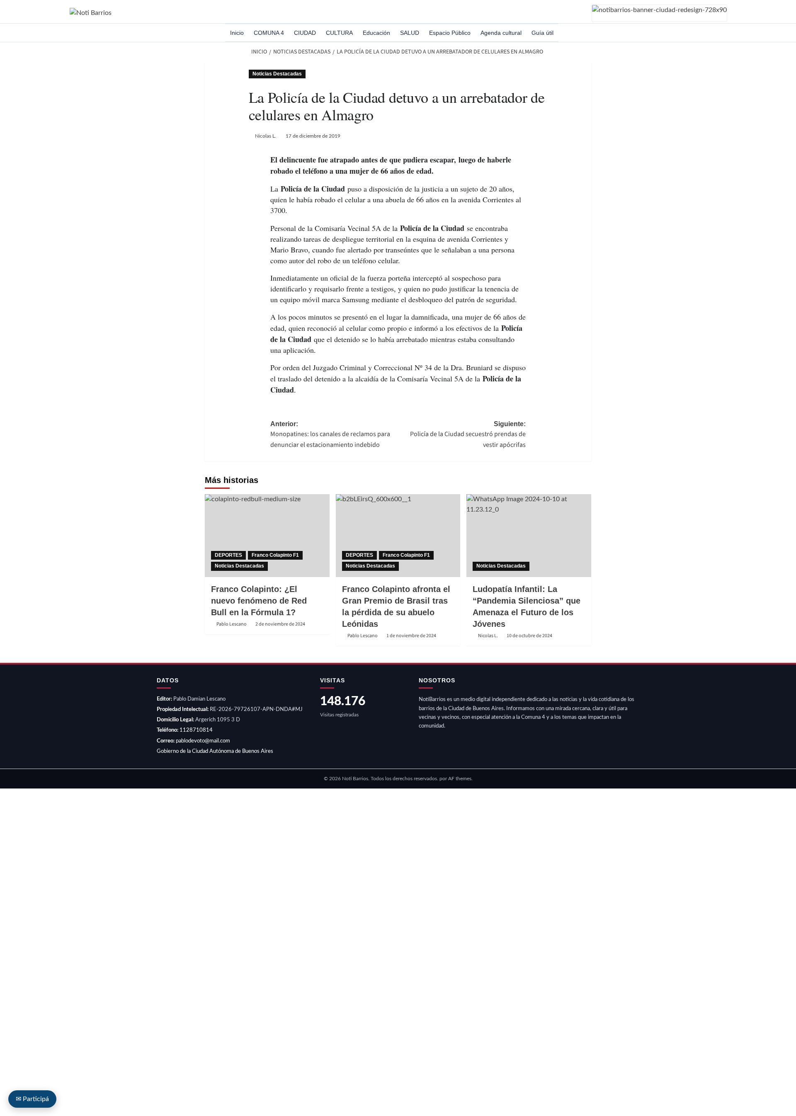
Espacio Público (450, 32)
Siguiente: (468, 434)
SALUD (409, 32)
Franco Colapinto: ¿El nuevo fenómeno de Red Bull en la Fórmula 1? (259, 601)
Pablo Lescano (231, 624)
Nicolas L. (265, 135)
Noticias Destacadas (277, 74)
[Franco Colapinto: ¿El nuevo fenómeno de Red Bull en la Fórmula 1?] (267, 535)
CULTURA (339, 32)
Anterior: (330, 434)
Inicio (237, 32)
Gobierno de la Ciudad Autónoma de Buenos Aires (215, 751)
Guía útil (542, 32)
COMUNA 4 (269, 32)
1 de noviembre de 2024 (411, 635)
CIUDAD (305, 32)
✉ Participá (32, 1099)
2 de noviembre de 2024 (280, 624)
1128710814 (196, 730)
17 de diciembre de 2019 (313, 135)
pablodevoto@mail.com (203, 741)
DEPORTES (228, 555)
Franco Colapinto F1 (275, 555)
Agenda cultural (501, 32)
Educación (376, 32)
